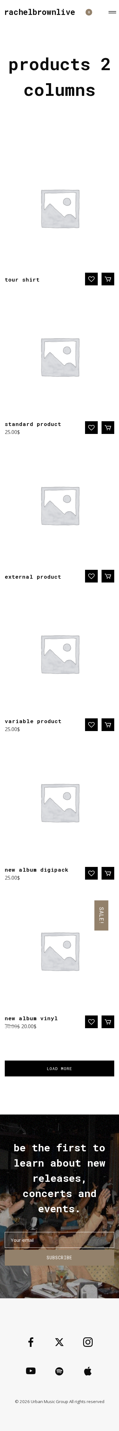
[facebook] (30, 1342)
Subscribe (59, 1258)
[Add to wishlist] (91, 279)
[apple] (87, 1371)
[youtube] (31, 1375)
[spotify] (59, 1371)
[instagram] (87, 1342)
